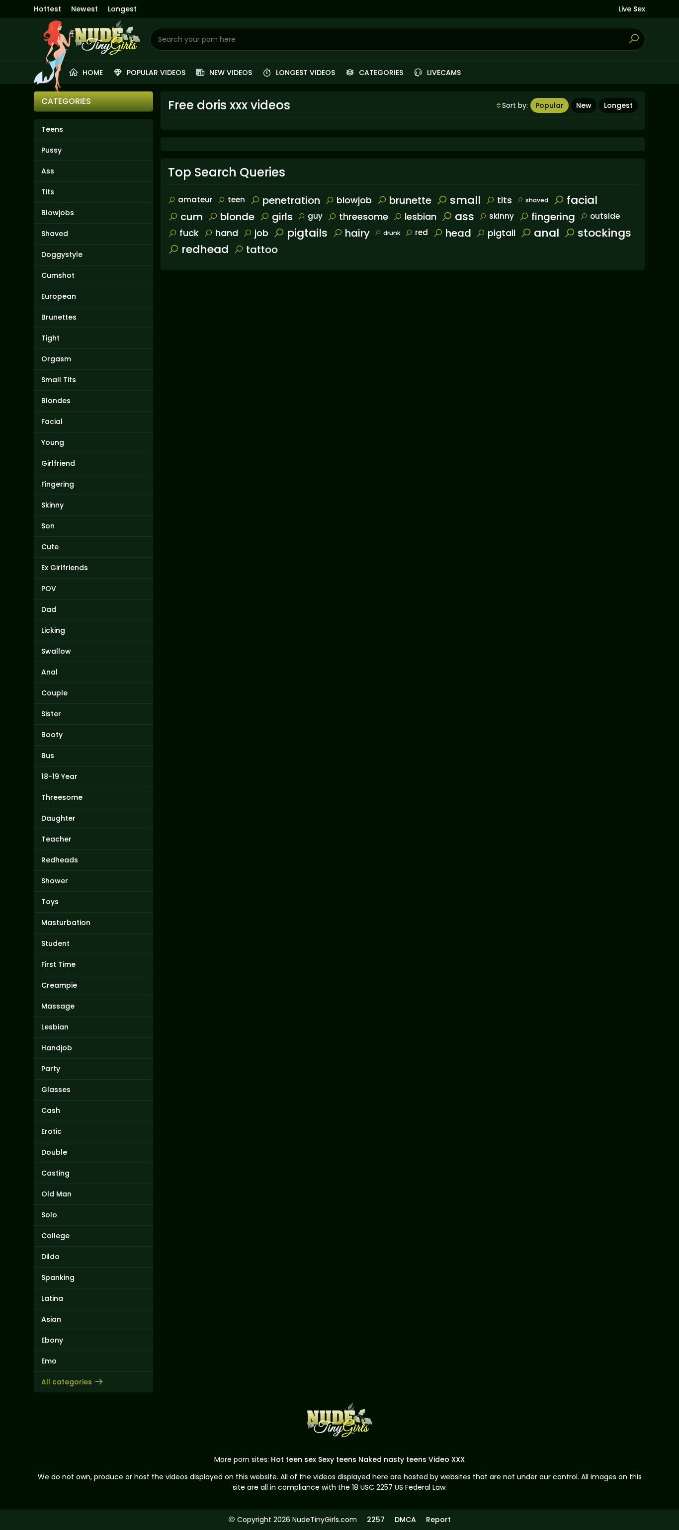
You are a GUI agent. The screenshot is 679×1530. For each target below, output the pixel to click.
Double (54, 1152)
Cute (50, 547)
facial (582, 200)
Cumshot (58, 275)
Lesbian (55, 1027)
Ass (47, 171)
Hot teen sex (293, 1459)
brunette (410, 200)
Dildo (50, 1257)
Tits (47, 192)
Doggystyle (62, 254)
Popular (549, 105)
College (55, 1236)
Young (52, 442)
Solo (49, 1215)
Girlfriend (58, 463)
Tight (50, 338)
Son (48, 526)
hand (226, 233)
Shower (54, 881)
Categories (380, 73)
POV (48, 589)
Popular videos (155, 73)
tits (504, 200)
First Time (58, 964)
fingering (553, 217)
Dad (48, 609)
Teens (52, 129)
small (465, 200)
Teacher (56, 839)
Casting (55, 1173)
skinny (501, 216)
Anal (49, 672)
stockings (604, 233)
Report (438, 1520)
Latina (52, 1298)
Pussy (51, 150)
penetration (291, 200)
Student (55, 943)
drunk (391, 233)
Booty (52, 735)
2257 (376, 1520)
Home (92, 73)
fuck (189, 233)
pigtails (307, 233)
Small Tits (58, 380)
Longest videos (304, 73)
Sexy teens (337, 1459)
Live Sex (631, 9)
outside (605, 216)
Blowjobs (57, 213)
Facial (52, 421)
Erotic (51, 1131)
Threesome (62, 797)
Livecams (443, 73)
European (58, 296)
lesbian (420, 216)
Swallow (56, 651)
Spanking (58, 1277)
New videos (229, 73)
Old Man (56, 1194)
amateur (195, 199)
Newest (84, 9)
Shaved (54, 234)
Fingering (57, 484)
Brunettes (59, 317)
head (458, 233)
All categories (66, 1382)
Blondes (56, 401)
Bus (47, 756)
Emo (49, 1361)
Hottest (47, 9)
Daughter (58, 818)
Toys (50, 902)
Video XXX (446, 1459)
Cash (50, 1110)
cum (191, 217)
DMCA (405, 1520)
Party (50, 1069)
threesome (363, 216)
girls (282, 217)
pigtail (501, 233)
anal (546, 233)
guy (315, 216)
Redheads (59, 860)
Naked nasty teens (392, 1459)
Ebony (52, 1340)
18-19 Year (59, 776)
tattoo (262, 249)
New (584, 105)
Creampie (59, 985)
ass (464, 216)
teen (236, 199)
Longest (122, 9)
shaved (536, 200)
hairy (357, 233)
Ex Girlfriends (64, 568)
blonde (237, 217)
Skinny (52, 505)
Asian (51, 1319)
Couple (54, 693)
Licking (53, 630)
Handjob (56, 1048)
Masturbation (65, 923)
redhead (205, 249)
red (421, 232)
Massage (58, 1006)
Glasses (56, 1090)
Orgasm (56, 359)
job (261, 233)
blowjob (354, 200)
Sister (51, 714)
